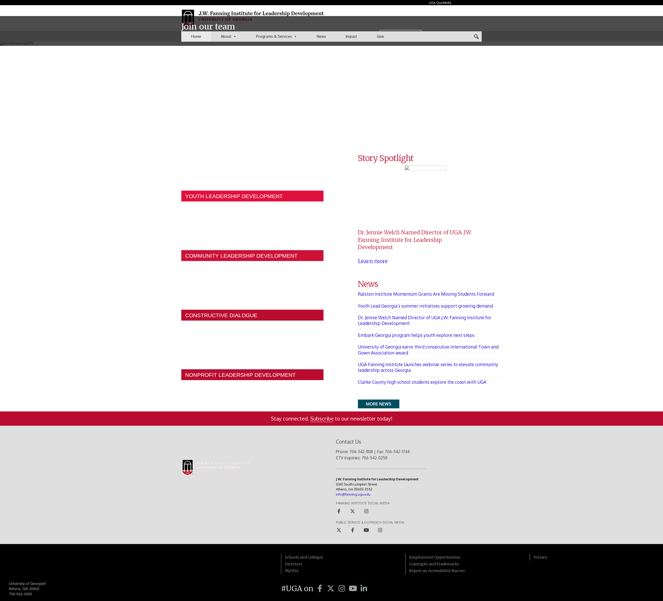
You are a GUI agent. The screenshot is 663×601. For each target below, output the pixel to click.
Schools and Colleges (304, 557)
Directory (293, 564)
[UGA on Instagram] (342, 588)
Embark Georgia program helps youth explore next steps (416, 335)
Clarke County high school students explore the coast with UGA (422, 382)
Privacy (540, 557)
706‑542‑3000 (20, 593)
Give (380, 36)
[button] (476, 36)
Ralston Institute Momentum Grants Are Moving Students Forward (426, 294)
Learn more (373, 261)
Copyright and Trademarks (434, 564)
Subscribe (322, 418)
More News (378, 404)
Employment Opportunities (434, 557)
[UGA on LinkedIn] (364, 588)
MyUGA (292, 570)
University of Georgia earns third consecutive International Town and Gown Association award (428, 349)
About (226, 36)
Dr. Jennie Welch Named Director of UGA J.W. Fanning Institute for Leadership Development (424, 320)
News (321, 36)
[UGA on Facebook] (320, 588)
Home (196, 36)
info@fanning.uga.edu (353, 494)
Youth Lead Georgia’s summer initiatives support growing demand (425, 306)
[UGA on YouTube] (353, 588)
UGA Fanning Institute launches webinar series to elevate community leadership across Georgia (428, 367)
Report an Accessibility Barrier (437, 570)
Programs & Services (274, 36)
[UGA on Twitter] (331, 588)
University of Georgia (48, 564)
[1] (182, 50)
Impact (351, 36)
